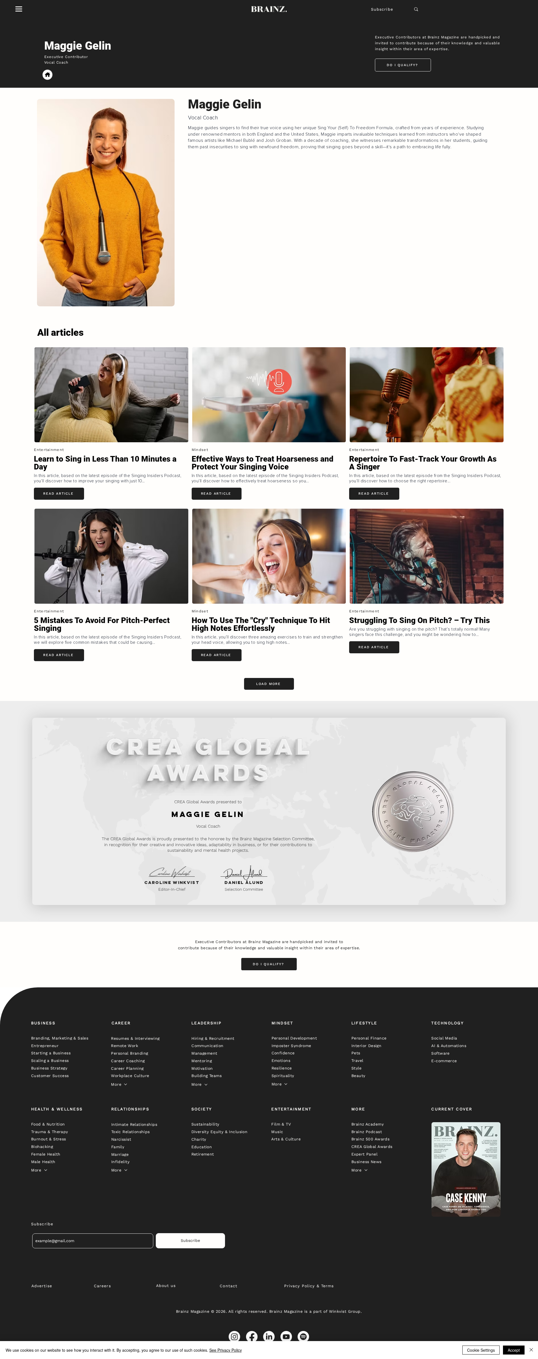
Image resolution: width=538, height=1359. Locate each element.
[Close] (531, 1350)
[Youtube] (286, 1336)
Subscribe (382, 9)
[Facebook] (252, 1336)
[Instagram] (234, 1336)
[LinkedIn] (269, 1336)
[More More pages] (125, 1084)
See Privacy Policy (225, 1350)
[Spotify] (303, 1336)
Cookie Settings (481, 1350)
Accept (514, 1350)
